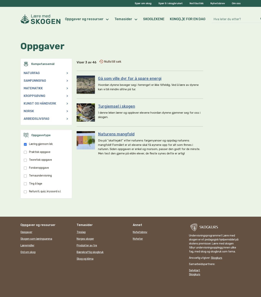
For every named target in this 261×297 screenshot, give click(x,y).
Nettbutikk (196, 3)
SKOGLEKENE (154, 19)
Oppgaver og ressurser (84, 19)
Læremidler (27, 245)
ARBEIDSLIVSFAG (46, 119)
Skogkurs (216, 257)
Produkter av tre (87, 245)
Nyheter (138, 238)
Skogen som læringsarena (36, 238)
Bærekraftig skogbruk (90, 252)
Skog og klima (85, 258)
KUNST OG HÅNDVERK (46, 103)
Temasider (123, 19)
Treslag (81, 232)
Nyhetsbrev (217, 3)
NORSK (46, 111)
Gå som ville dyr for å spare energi (129, 78)
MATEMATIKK (46, 88)
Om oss (236, 3)
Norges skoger (85, 238)
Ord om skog (28, 252)
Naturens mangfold (116, 134)
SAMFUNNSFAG (46, 80)
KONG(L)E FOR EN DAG (187, 19)
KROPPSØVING (46, 96)
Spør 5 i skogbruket (170, 3)
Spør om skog (143, 3)
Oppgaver (26, 232)
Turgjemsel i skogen (116, 106)
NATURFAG (46, 73)
